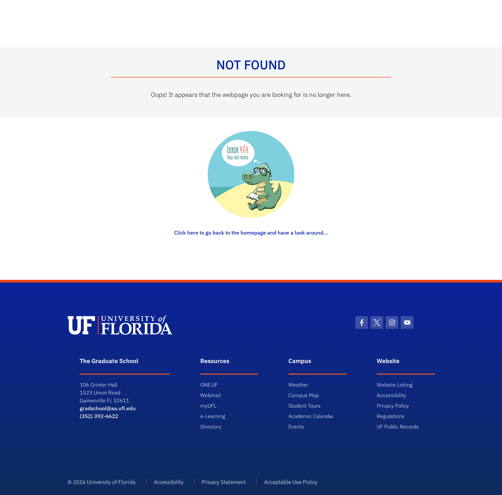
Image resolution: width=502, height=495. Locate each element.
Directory (210, 426)
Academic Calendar (311, 416)
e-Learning (212, 416)
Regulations (390, 416)
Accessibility (391, 395)
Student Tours (304, 405)
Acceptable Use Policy (290, 482)
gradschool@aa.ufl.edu (108, 408)
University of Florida (111, 482)
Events (296, 426)
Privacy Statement (224, 482)
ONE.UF (209, 384)
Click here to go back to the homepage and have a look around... (251, 232)
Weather (298, 384)
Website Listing (395, 384)
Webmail (210, 395)
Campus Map (303, 395)
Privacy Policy (393, 405)
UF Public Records (398, 426)
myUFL (208, 405)
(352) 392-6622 (99, 416)
